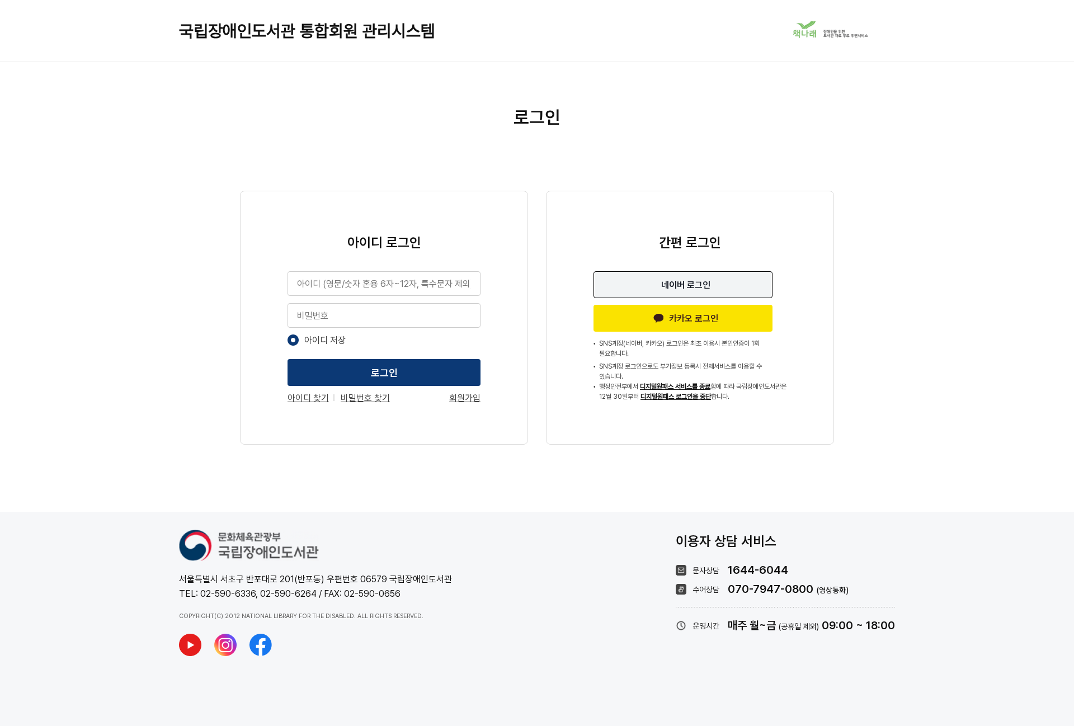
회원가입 (465, 398)
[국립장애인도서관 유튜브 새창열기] (190, 645)
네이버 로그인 (685, 285)
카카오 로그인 (693, 318)
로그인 (384, 373)
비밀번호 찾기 (365, 398)
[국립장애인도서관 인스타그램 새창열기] (225, 645)
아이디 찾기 (308, 398)
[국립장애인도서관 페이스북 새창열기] (260, 645)
